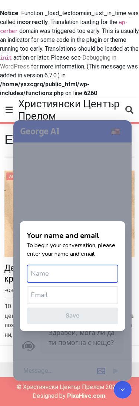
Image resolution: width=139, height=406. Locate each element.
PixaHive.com (86, 395)
